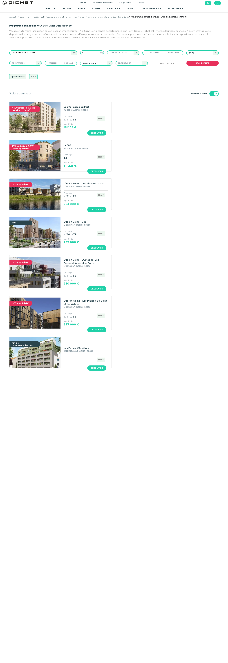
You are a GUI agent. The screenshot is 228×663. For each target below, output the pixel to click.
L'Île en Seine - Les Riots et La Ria (83, 183)
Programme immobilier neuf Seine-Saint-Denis (107, 17)
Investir (66, 8)
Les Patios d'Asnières (76, 348)
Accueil (83, 3)
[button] (120, 52)
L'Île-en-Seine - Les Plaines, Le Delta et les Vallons (85, 302)
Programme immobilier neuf (31, 17)
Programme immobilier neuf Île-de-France (65, 17)
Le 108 (67, 145)
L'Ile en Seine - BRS (75, 221)
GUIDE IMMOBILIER (151, 8)
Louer (81, 8)
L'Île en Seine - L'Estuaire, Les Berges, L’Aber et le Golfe (81, 261)
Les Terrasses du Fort (76, 107)
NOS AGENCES (175, 8)
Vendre (96, 8)
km (101, 53)
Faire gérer (114, 8)
